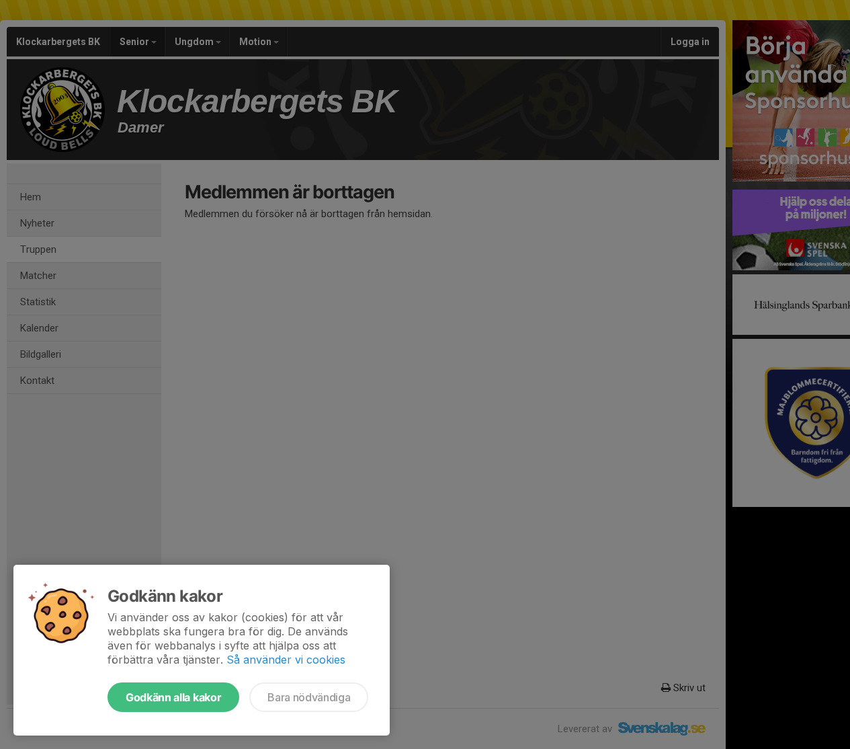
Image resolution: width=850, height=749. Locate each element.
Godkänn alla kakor (173, 697)
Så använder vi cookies (285, 659)
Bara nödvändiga (308, 697)
